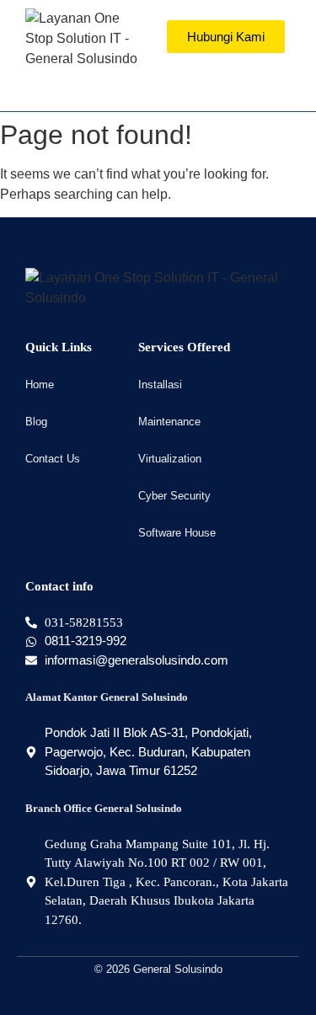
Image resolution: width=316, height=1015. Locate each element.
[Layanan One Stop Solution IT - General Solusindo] (87, 38)
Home (39, 384)
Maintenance (169, 421)
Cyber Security (174, 495)
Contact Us (52, 458)
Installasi (160, 384)
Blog (36, 421)
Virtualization (169, 458)
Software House (177, 532)
